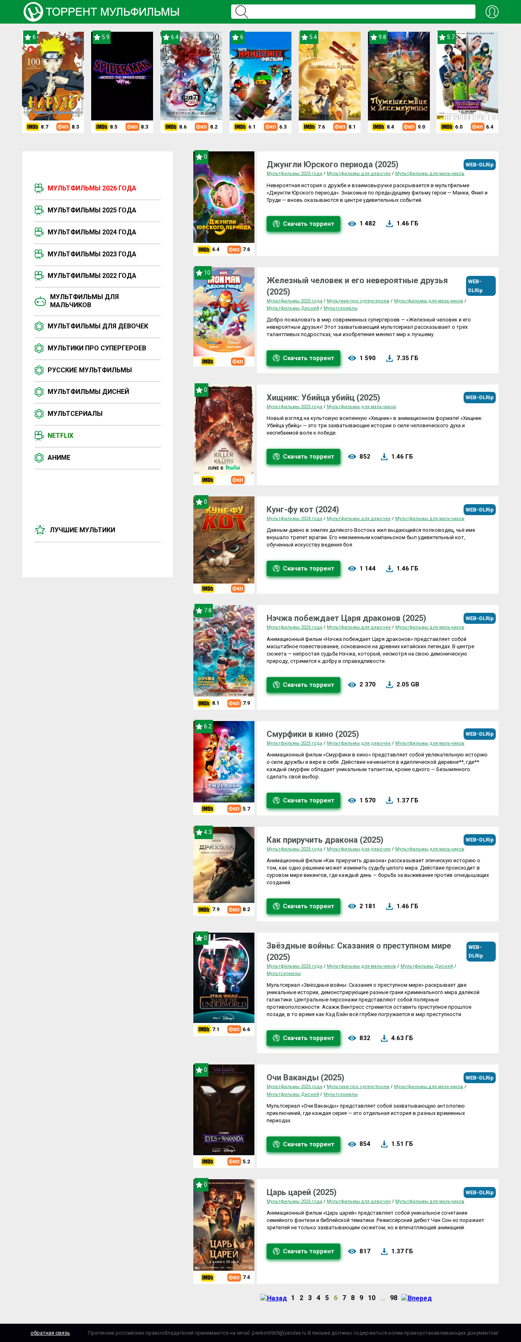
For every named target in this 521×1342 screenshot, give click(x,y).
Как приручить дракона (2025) (325, 840)
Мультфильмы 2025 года (92, 210)
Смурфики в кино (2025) (313, 734)
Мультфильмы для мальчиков (84, 301)
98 (393, 1298)
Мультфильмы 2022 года (92, 276)
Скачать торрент (308, 223)
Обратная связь (50, 1333)
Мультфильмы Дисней (88, 392)
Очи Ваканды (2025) (305, 1077)
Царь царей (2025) (302, 1192)
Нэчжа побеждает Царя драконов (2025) (346, 618)
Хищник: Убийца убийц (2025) (323, 397)
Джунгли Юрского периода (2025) (332, 164)
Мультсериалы (75, 413)
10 (371, 1298)
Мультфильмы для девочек (98, 326)
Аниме (59, 457)
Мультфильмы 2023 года (92, 254)
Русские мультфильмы (90, 370)
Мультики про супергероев (97, 348)
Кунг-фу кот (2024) (303, 509)
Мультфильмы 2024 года (92, 232)
